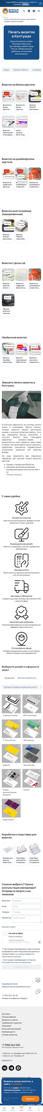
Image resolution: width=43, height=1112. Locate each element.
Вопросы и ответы (10, 1020)
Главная (5, 17)
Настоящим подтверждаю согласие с (19, 961)
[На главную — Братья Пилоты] (10, 11)
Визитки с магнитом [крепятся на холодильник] (34, 360)
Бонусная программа (11, 1029)
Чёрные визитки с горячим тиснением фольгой (7, 311)
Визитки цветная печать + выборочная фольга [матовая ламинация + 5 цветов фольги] (8, 285)
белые (6, 70)
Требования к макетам (12, 1023)
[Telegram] (29, 11)
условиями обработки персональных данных (18, 955)
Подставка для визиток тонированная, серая (21, 860)
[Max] (34, 11)
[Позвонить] (24, 11)
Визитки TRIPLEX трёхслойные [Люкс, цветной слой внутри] (21, 236)
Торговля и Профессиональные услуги (20, 687)
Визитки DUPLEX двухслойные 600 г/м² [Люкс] (34, 107)
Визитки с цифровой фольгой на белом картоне (20, 285)
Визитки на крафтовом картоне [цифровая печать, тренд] (7, 184)
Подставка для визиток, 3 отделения (34, 860)
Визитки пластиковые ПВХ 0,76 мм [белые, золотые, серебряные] (21, 360)
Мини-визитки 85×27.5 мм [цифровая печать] (20, 132)
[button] (21, 3)
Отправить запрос (21, 967)
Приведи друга (8, 1031)
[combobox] (27, 678)
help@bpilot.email (10, 984)
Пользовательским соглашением (16, 962)
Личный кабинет (9, 1017)
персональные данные (12, 1090)
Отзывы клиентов (9, 1034)
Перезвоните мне (17, 1047)
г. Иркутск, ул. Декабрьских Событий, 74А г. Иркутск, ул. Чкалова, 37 (19, 1054)
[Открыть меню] (39, 11)
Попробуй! (6, 1026)
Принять (30, 1098)
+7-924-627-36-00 (10, 995)
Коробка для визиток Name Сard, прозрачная (8, 860)
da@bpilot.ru (7, 1060)
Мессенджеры (6, 1047)
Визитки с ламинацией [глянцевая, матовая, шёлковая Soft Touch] (7, 132)
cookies (15, 1088)
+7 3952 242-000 (11, 1044)
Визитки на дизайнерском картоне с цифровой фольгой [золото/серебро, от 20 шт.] (34, 184)
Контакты (6, 1014)
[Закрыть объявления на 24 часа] (40, 3)
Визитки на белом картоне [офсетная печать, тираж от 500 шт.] (21, 107)
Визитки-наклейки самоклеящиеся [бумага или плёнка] (8, 360)
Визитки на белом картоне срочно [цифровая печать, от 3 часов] (7, 107)
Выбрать (11, 705)
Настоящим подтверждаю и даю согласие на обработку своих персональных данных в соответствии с (21, 953)
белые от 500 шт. (21, 70)
